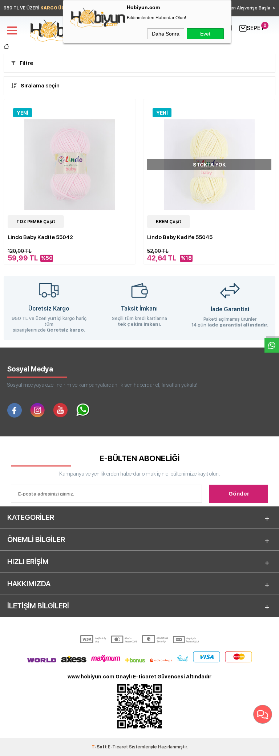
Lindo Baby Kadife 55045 (180, 237)
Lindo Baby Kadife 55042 (40, 237)
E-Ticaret (118, 746)
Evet (205, 34)
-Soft (100, 746)
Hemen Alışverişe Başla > (247, 8)
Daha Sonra (165, 34)
